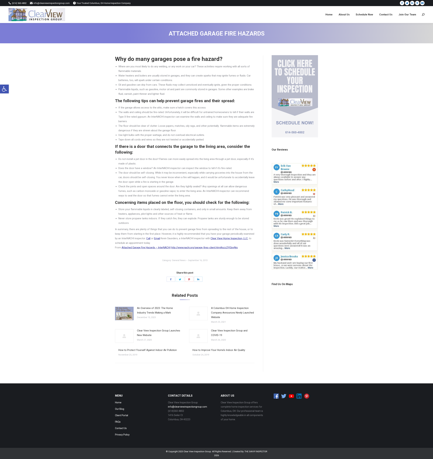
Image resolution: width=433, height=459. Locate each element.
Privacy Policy (122, 434)
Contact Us (121, 428)
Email (157, 238)
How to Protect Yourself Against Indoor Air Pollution (147, 350)
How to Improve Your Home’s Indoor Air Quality (218, 350)
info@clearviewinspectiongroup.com (187, 406)
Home (118, 402)
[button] (4, 89)
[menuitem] (329, 14)
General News (179, 260)
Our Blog (119, 409)
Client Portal (121, 415)
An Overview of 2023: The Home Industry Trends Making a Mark (155, 310)
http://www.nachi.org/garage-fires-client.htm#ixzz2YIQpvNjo (204, 247)
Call (148, 238)
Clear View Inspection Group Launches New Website (158, 333)
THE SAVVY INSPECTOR (256, 451)
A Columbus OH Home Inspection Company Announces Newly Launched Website (232, 313)
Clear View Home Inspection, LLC (229, 238)
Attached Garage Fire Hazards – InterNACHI (146, 247)
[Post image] (124, 313)
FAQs (118, 421)
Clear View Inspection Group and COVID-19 (229, 333)
